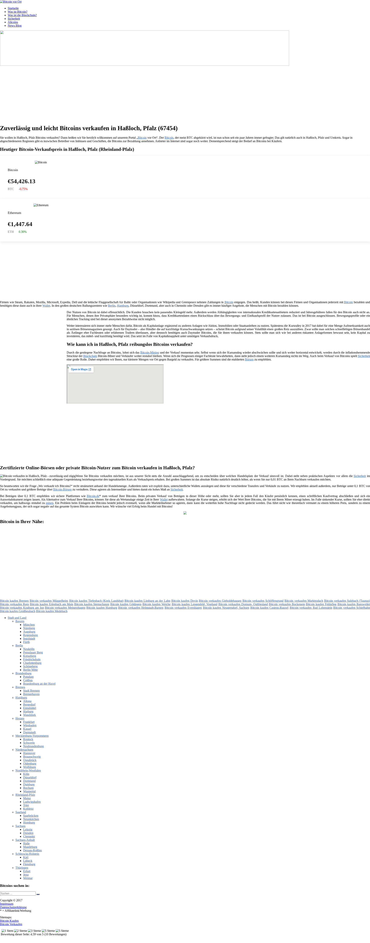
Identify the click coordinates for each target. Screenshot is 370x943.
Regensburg (30, 635)
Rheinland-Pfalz (25, 794)
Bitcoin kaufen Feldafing (321, 604)
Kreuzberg (29, 656)
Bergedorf (29, 704)
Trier (26, 805)
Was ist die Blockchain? (22, 15)
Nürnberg (29, 628)
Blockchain (90, 356)
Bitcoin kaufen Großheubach (17, 611)
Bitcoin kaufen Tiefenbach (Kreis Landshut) (96, 600)
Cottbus (28, 680)
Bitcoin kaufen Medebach (51, 611)
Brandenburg (23, 673)
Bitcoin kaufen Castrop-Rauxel (269, 607)
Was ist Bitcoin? (17, 11)
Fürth (26, 642)
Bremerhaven (31, 694)
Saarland (20, 812)
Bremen (20, 687)
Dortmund (29, 781)
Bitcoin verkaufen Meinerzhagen (65, 607)
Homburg (29, 822)
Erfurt (26, 871)
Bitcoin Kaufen (9, 920)
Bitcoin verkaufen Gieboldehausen (220, 600)
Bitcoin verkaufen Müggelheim (49, 600)
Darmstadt (29, 732)
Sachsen (20, 826)
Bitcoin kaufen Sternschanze (91, 604)
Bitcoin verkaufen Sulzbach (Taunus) (347, 600)
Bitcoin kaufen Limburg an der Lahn (147, 600)
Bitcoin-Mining (149, 352)
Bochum (28, 787)
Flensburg (29, 864)
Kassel (27, 728)
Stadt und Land (17, 617)
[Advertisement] (118, 94)
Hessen (19, 718)
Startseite (13, 8)
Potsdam (28, 676)
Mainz (27, 798)
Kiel (25, 857)
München (29, 624)
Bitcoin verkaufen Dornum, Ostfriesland (243, 604)
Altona (27, 701)
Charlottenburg (32, 662)
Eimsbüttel (29, 708)
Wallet (46, 305)
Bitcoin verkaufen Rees (14, 604)
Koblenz (28, 808)
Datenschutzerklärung (13, 907)
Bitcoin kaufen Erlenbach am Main (51, 604)
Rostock (28, 739)
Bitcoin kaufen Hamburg (101, 607)
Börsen (249, 359)
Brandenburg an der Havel (39, 683)
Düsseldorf (29, 777)
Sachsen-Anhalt (25, 840)
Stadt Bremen (31, 690)
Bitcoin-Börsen (62, 489)
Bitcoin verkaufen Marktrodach (303, 600)
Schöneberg (30, 666)
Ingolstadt (29, 638)
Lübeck (27, 860)
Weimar (28, 878)
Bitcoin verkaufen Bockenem (287, 604)
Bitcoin (142, 137)
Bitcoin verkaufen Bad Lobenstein (311, 607)
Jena (26, 874)
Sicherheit (14, 18)
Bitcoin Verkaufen (11, 924)
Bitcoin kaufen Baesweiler (353, 604)
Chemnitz (29, 836)
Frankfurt (28, 722)
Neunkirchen (31, 819)
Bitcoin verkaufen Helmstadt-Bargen (140, 607)
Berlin (111, 305)
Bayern (19, 621)
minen (49, 503)
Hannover (29, 753)
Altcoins (13, 22)
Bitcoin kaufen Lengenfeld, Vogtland (194, 604)
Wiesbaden (29, 725)
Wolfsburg (29, 767)
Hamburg (123, 305)
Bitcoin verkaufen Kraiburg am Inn (22, 607)
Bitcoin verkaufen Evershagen (183, 607)
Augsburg (29, 631)
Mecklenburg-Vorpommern (32, 735)
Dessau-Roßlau (32, 850)
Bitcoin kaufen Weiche (156, 604)
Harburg (28, 711)
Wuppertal (29, 791)
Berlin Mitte (30, 669)
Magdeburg (30, 846)
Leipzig (27, 829)
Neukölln (28, 649)
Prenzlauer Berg (33, 652)
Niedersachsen (24, 749)
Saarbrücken (30, 815)
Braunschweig (32, 756)
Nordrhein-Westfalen (28, 770)
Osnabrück (29, 760)
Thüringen (21, 867)
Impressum (6, 903)
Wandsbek (29, 715)
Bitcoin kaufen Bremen (14, 600)
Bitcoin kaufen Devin (184, 600)
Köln (26, 774)
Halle (26, 843)
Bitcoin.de (93, 496)
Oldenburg (29, 763)
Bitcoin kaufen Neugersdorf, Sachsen (226, 607)
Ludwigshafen (32, 801)
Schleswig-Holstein (27, 853)
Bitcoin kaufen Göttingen (125, 604)
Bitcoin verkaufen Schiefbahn (351, 607)
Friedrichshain (31, 659)
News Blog (15, 25)
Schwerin (29, 742)
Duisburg (28, 784)
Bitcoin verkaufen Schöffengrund (262, 600)
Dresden (28, 833)
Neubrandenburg (33, 746)
